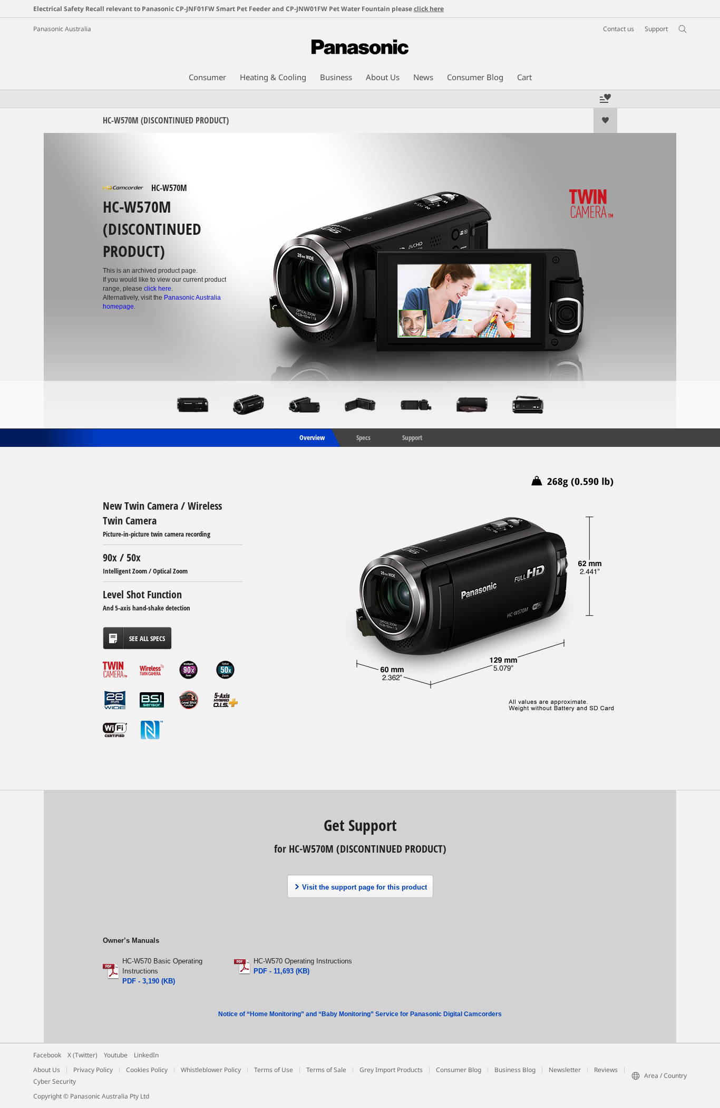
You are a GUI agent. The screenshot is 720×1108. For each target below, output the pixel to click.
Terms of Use (273, 1069)
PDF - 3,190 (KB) (148, 981)
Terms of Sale (326, 1069)
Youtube (116, 1054)
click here (429, 8)
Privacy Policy (93, 1069)
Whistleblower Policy (211, 1069)
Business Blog (515, 1069)
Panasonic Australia (62, 28)
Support (412, 437)
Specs (363, 437)
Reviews (606, 1069)
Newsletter (565, 1069)
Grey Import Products (391, 1069)
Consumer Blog (458, 1069)
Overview (311, 437)
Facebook (47, 1054)
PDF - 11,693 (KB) (281, 971)
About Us (46, 1069)
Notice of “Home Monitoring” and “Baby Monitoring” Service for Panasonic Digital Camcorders (360, 1014)
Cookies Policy (147, 1069)
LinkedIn (146, 1054)
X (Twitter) (82, 1054)
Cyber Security (54, 1081)
